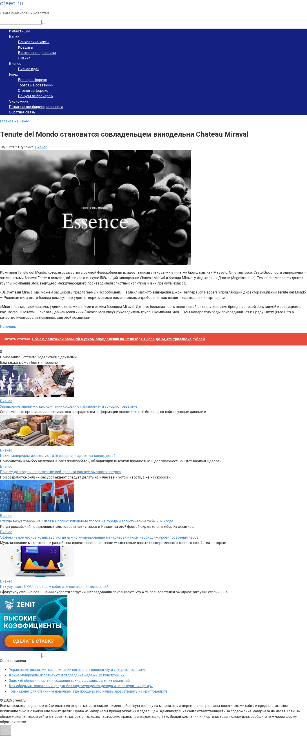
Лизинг (24, 58)
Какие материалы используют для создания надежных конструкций (58, 456)
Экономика (18, 101)
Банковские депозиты (37, 53)
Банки (14, 36)
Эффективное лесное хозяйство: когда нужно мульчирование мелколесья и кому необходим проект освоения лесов (99, 537)
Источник (8, 326)
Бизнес (15, 63)
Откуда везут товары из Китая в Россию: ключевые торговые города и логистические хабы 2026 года (86, 521)
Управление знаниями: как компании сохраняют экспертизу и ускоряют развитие (68, 406)
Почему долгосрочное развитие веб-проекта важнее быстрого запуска (60, 472)
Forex (13, 74)
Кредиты (25, 47)
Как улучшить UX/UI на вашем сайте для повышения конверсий (54, 587)
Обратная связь (22, 112)
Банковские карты (33, 42)
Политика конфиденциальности (36, 107)
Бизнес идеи (28, 69)
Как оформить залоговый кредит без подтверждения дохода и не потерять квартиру (81, 686)
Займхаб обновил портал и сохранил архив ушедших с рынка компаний (69, 680)
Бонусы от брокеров (35, 96)
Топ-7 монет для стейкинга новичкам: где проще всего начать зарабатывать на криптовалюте (88, 691)
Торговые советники (35, 85)
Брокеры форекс (32, 80)
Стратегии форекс (33, 90)
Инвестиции (19, 31)
